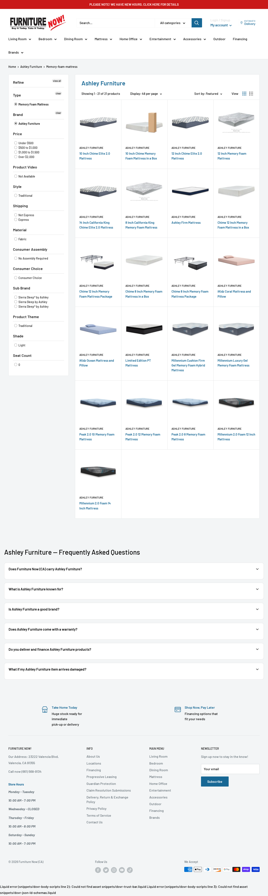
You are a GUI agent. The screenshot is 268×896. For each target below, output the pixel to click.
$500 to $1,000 (27, 147)
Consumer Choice (28, 268)
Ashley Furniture (31, 66)
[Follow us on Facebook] (98, 870)
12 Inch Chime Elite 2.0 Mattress (186, 156)
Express (23, 219)
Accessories (192, 39)
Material (19, 230)
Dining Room (73, 39)
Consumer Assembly (30, 249)
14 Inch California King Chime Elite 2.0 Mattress (96, 225)
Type (17, 95)
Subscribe (214, 781)
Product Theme (26, 316)
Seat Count (22, 355)
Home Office (129, 39)
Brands (13, 52)
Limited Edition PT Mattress (138, 363)
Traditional (25, 195)
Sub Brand (21, 288)
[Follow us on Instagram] (114, 870)
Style (17, 186)
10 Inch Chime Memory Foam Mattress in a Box (141, 156)
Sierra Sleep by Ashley (32, 302)
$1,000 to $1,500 (28, 152)
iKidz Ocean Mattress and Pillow (96, 363)
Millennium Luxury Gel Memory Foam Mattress (233, 363)
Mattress (101, 39)
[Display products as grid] (244, 93)
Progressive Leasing (101, 777)
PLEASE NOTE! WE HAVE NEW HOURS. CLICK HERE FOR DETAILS (134, 4)
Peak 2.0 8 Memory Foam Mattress (188, 436)
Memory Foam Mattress (33, 104)
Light (21, 345)
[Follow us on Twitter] (106, 870)
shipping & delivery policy (201, 659)
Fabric (22, 239)
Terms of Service (98, 815)
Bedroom (45, 39)
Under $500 (26, 143)
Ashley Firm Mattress (186, 222)
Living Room (17, 39)
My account (219, 25)
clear (58, 93)
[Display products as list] (251, 93)
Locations (93, 763)
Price (17, 133)
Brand (18, 114)
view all (57, 80)
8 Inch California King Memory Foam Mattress (141, 225)
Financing (240, 39)
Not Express (26, 215)
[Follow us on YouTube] (122, 870)
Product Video (25, 167)
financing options (53, 659)
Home (12, 66)
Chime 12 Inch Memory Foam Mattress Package (95, 293)
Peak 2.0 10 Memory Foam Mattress (96, 436)
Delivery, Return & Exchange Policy (107, 799)
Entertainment (160, 39)
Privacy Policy (96, 808)
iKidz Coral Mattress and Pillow (234, 293)
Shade (18, 336)
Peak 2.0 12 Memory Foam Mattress (142, 436)
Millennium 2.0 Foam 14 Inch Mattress (95, 505)
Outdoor (219, 39)
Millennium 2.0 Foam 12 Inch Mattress (236, 436)
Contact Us (94, 822)
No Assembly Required (33, 258)
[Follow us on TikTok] (130, 870)
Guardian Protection (101, 783)
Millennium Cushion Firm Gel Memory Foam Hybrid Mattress (188, 365)
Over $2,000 (26, 157)
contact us (232, 659)
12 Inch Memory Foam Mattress (232, 156)
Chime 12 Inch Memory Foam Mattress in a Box (233, 225)
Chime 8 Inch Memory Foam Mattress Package (189, 293)
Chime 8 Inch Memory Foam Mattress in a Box (143, 293)
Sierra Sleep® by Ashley (33, 297)
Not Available (26, 176)
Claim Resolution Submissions (108, 790)
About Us (93, 756)
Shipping (20, 205)
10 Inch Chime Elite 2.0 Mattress (94, 156)
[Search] (197, 22)
